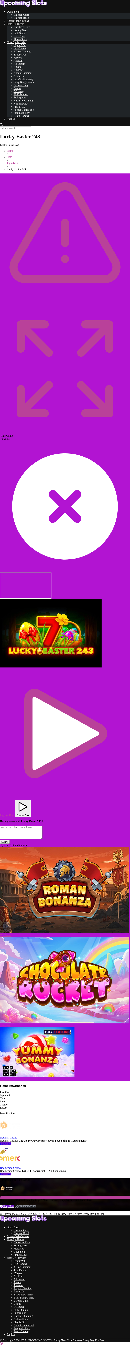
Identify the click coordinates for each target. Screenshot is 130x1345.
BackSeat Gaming (23, 79)
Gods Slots (19, 36)
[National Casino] (10, 1134)
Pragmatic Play (22, 112)
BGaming (19, 91)
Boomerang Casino (10, 1167)
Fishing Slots (20, 30)
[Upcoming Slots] (23, 5)
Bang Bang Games (24, 82)
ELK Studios (21, 94)
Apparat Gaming (22, 72)
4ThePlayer (20, 54)
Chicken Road (21, 17)
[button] (51, 633)
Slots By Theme (15, 23)
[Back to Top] (1, 1343)
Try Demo (5, 935)
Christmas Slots (22, 27)
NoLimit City (21, 103)
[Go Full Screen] (65, 432)
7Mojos (18, 57)
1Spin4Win (20, 45)
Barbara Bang (21, 85)
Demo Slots (13, 11)
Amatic (17, 66)
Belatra (17, 88)
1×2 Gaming (20, 48)
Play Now (5, 1143)
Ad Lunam (19, 63)
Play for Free (22, 815)
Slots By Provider (16, 42)
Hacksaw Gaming (23, 100)
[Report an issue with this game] (65, 302)
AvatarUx (19, 76)
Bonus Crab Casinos (18, 20)
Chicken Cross (21, 14)
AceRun (18, 60)
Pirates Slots (20, 39)
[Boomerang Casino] (10, 1164)
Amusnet (18, 69)
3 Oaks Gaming (22, 51)
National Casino (8, 1137)
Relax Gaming (21, 115)
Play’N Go (19, 106)
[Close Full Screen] (65, 570)
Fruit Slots (19, 33)
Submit (4, 842)
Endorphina (20, 97)
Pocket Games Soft (24, 109)
